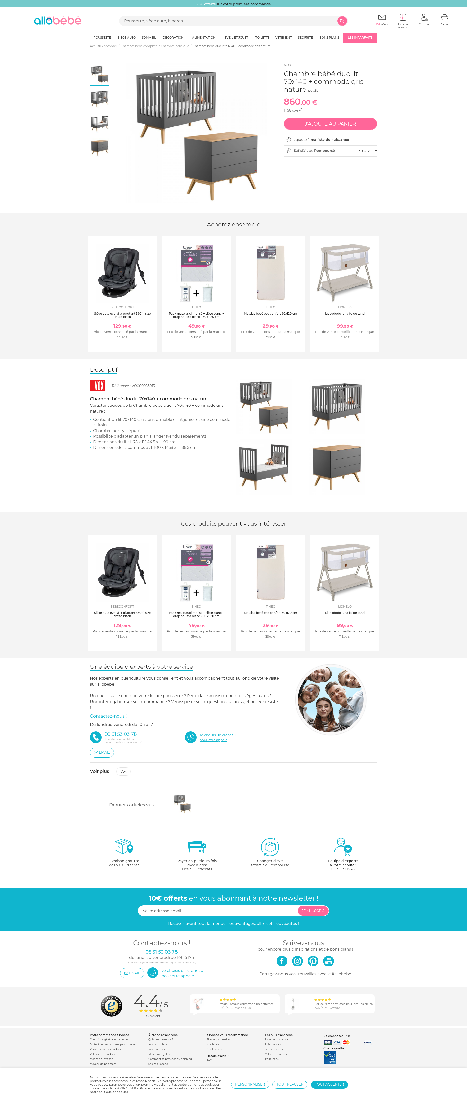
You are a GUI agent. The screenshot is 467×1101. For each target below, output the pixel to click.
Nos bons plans (157, 1044)
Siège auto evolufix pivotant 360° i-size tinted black (122, 315)
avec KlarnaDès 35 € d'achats (197, 865)
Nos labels (213, 1044)
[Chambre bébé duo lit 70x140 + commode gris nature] (182, 803)
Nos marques (156, 1049)
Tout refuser (290, 1084)
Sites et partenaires (219, 1039)
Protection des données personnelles (113, 1044)
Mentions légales (159, 1054)
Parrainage (272, 1059)
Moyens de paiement (103, 1063)
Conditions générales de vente (109, 1039)
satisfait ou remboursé (270, 863)
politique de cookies (113, 1092)
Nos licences (214, 1049)
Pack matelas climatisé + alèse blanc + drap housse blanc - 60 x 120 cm (196, 315)
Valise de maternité (277, 1054)
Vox (287, 65)
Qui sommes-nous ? (160, 1039)
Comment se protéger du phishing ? (171, 1059)
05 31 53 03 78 (343, 869)
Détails (313, 90)
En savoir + (368, 150)
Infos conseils (273, 1044)
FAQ (209, 1060)
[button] (301, 110)
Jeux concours (274, 1049)
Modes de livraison (101, 1059)
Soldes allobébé (158, 1063)
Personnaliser (250, 1084)
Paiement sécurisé (336, 1036)
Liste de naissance (276, 1039)
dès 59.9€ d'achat (124, 863)
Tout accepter (329, 1084)
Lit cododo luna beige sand (345, 313)
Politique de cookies (102, 1054)
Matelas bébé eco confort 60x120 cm (270, 313)
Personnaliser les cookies (105, 1049)
